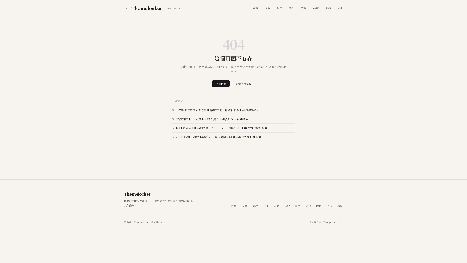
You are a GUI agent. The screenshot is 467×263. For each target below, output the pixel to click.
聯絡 (340, 205)
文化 (340, 8)
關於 (280, 8)
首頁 (255, 8)
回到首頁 (221, 83)
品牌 (316, 8)
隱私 (319, 205)
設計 (292, 8)
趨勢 (328, 8)
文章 (267, 8)
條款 (329, 205)
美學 (304, 8)
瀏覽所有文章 (243, 83)
